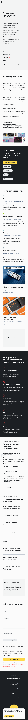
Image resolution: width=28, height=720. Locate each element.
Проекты (14, 689)
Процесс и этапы (8, 52)
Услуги (14, 693)
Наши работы (7, 54)
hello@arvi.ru (6, 64)
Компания (14, 684)
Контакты (14, 698)
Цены (4, 60)
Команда (5, 57)
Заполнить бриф (16, 64)
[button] (14, 507)
